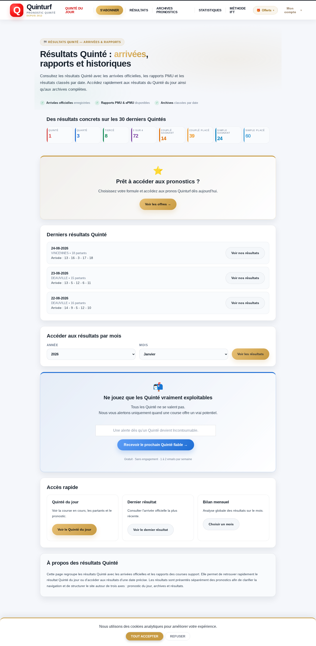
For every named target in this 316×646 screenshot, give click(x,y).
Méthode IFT (238, 10)
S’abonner (109, 10)
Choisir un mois (221, 524)
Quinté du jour (74, 10)
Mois (143, 345)
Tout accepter (144, 636)
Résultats (139, 10)
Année (52, 345)
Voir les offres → (158, 204)
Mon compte (293, 10)
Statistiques (210, 10)
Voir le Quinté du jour (74, 529)
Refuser (177, 636)
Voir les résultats (250, 354)
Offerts (268, 10)
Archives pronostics (166, 10)
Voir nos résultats (245, 253)
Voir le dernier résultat (150, 530)
